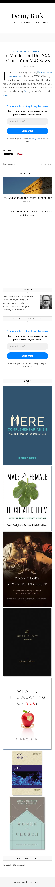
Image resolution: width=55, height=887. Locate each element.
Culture (17, 51)
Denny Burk (28, 16)
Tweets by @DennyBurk (14, 864)
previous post (15, 76)
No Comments (46, 164)
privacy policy (34, 138)
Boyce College (18, 299)
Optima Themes (35, 882)
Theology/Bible (33, 51)
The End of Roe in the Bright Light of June (27, 197)
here (26, 91)
